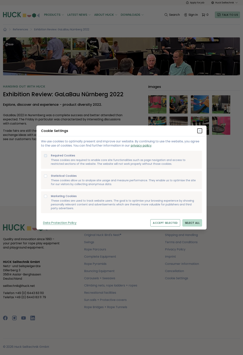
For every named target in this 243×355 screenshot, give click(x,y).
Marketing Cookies (64, 196)
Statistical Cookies (64, 176)
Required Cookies (63, 155)
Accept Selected (165, 223)
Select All (192, 223)
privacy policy (141, 145)
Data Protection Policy (60, 223)
